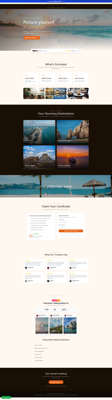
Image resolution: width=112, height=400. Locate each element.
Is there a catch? (38, 354)
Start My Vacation (55, 382)
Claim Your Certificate (31, 37)
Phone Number (62, 224)
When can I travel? (38, 345)
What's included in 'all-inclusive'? (41, 348)
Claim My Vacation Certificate (71, 231)
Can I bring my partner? (39, 351)
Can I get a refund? (38, 357)
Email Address (61, 219)
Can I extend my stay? (39, 360)
